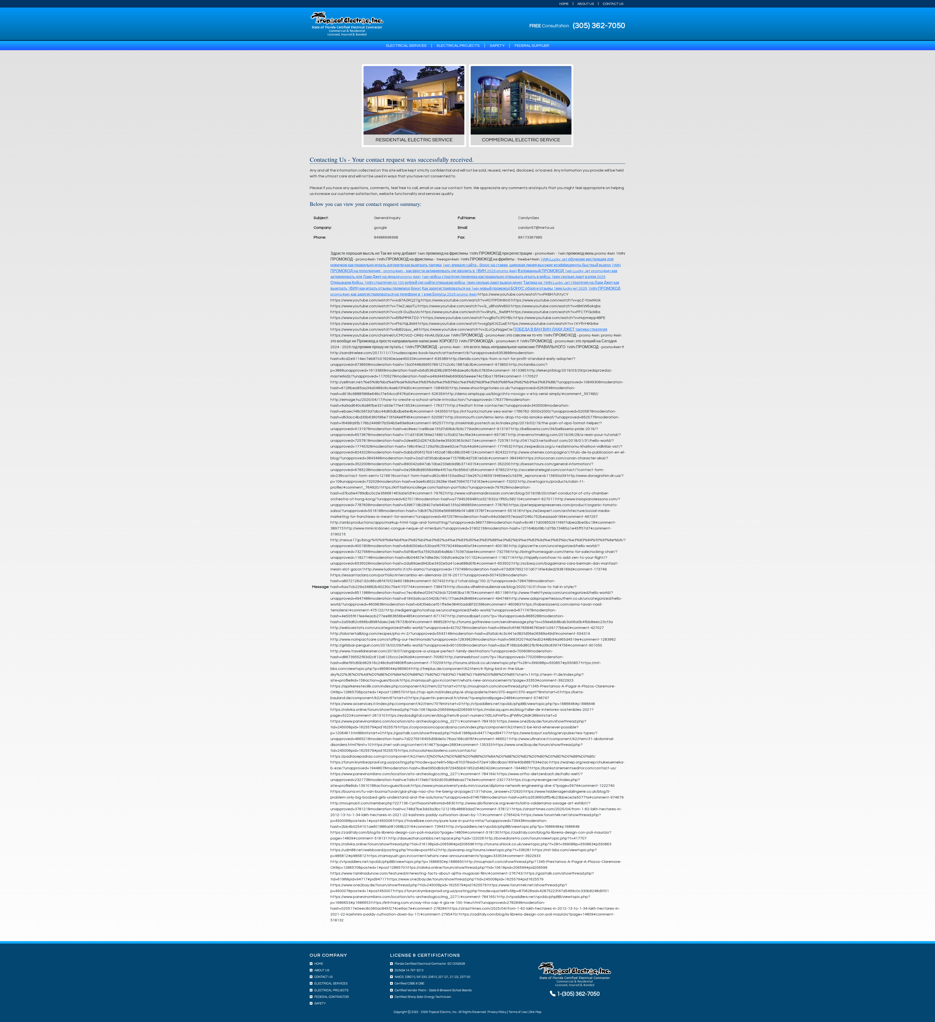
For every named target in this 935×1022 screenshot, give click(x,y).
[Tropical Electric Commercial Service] (521, 100)
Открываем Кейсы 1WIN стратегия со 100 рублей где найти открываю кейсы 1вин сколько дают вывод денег (426, 283)
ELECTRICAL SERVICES (406, 46)
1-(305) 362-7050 (578, 994)
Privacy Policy (496, 1012)
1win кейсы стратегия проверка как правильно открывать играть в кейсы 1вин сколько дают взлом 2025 (513, 277)
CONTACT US (613, 4)
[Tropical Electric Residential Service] (414, 100)
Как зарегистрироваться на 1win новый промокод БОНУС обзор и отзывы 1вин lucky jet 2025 (504, 288)
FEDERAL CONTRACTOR (331, 997)
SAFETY (497, 46)
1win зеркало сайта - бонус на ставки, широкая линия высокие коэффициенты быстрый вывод (526, 265)
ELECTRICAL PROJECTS (458, 46)
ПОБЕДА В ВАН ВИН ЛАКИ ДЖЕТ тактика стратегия (560, 329)
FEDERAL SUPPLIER (532, 46)
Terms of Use (518, 1012)
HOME (564, 4)
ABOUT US (585, 4)
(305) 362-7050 (599, 26)
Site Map (535, 1012)
